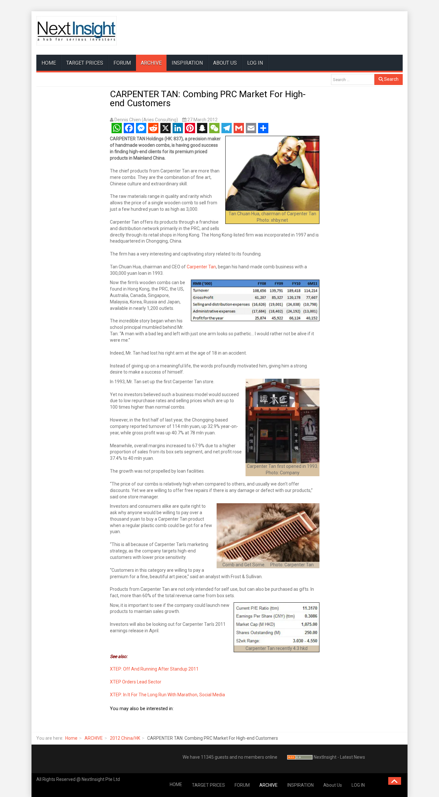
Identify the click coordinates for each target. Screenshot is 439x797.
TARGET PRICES (84, 63)
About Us (225, 63)
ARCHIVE (151, 63)
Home (71, 738)
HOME (48, 63)
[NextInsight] (76, 30)
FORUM (122, 63)
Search (391, 79)
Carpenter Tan (201, 266)
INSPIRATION (187, 63)
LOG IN (255, 63)
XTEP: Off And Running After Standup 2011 (154, 669)
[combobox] (352, 79)
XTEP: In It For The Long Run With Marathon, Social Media (167, 694)
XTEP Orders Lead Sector (135, 681)
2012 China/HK (125, 738)
